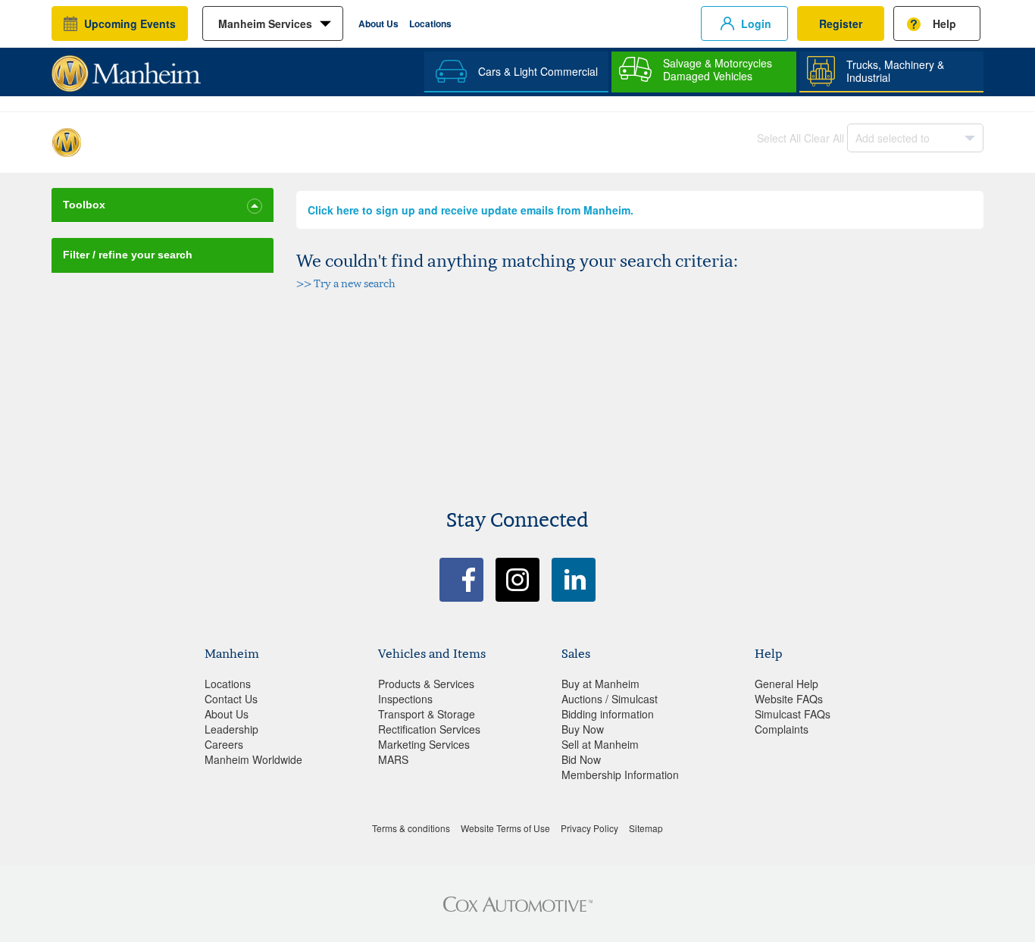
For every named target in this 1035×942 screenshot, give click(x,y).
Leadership (231, 729)
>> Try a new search (346, 283)
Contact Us (231, 698)
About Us (378, 23)
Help (944, 23)
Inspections (405, 698)
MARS (393, 759)
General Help (786, 683)
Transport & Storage (426, 713)
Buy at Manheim (600, 683)
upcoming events (130, 23)
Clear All (824, 138)
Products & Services (426, 683)
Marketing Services (424, 744)
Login (756, 23)
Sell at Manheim (600, 744)
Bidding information (607, 713)
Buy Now (582, 729)
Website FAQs (789, 698)
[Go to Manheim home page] (126, 68)
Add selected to (892, 138)
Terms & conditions (411, 828)
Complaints (781, 729)
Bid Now (581, 759)
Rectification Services (429, 729)
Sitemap (646, 828)
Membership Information (620, 774)
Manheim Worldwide (253, 759)
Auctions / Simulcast (609, 698)
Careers (224, 744)
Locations (430, 23)
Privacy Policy (589, 828)
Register (840, 23)
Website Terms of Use (505, 828)
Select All (779, 138)
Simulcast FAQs (792, 713)
